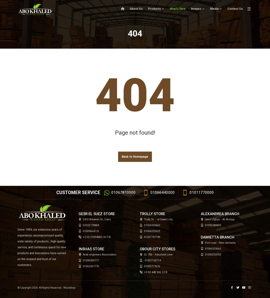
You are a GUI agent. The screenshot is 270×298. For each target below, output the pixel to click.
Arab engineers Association (99, 254)
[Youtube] (244, 287)
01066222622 (152, 231)
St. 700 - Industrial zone (158, 254)
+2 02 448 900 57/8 (155, 272)
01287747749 (152, 237)
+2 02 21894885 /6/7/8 (97, 237)
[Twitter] (238, 287)
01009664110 (91, 231)
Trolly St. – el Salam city (158, 219)
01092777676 (152, 266)
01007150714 (152, 260)
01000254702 (213, 254)
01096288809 (213, 225)
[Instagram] (250, 287)
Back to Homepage (135, 156)
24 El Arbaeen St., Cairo (97, 219)
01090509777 (91, 260)
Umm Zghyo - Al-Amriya (219, 219)
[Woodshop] (35, 9)
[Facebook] (232, 287)
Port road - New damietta (220, 242)
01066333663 (152, 225)
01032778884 (91, 225)
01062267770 (91, 266)
